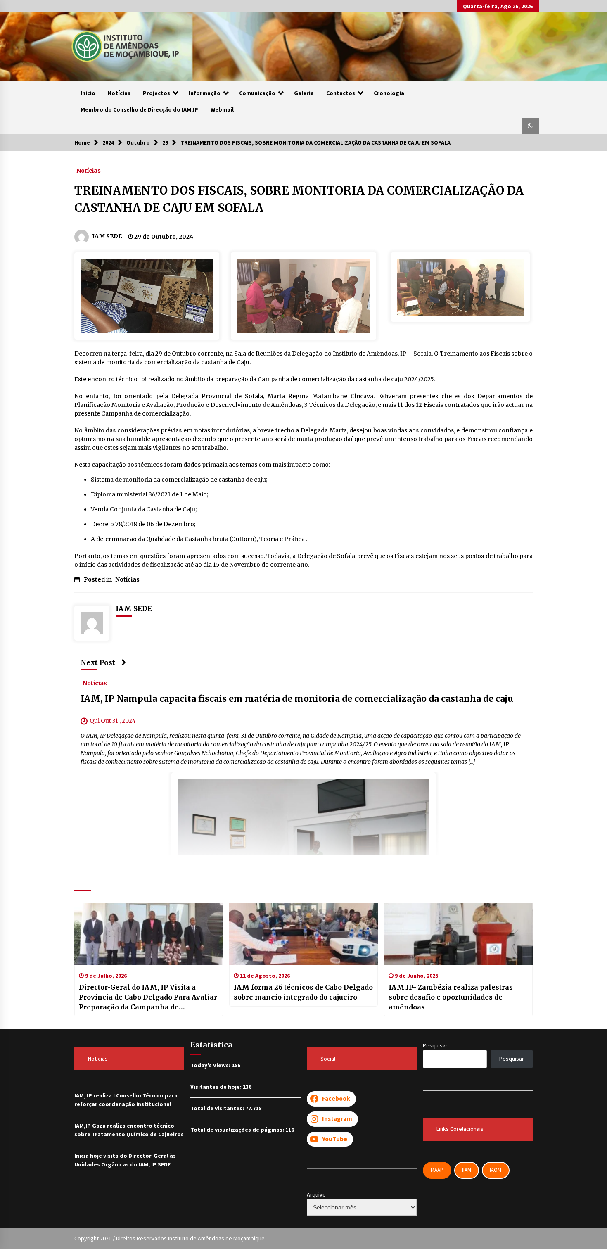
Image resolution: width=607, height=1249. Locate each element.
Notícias (119, 93)
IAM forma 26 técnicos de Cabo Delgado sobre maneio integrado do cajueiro (303, 992)
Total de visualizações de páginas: (237, 1129)
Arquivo (316, 1194)
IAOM (495, 1169)
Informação (205, 93)
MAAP (437, 1169)
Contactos (340, 93)
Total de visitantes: (217, 1108)
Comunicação (257, 93)
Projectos (156, 93)
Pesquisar (435, 1045)
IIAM (466, 1169)
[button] (530, 126)
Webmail (222, 109)
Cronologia (389, 93)
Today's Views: (211, 1065)
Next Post (98, 662)
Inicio (88, 93)
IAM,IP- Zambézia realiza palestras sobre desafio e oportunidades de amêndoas (451, 997)
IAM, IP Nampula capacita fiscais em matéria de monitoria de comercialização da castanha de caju (297, 698)
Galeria (304, 93)
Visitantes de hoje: (216, 1086)
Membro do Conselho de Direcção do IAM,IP (139, 109)
